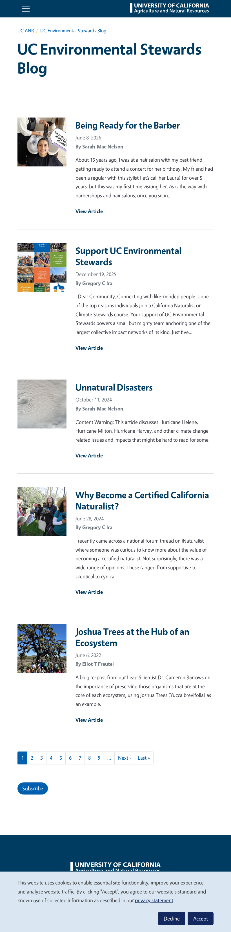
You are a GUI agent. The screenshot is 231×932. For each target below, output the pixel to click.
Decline (172, 918)
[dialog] (115, 901)
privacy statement (154, 900)
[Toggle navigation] (25, 9)
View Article (89, 211)
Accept (200, 918)
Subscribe (32, 788)
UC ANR (25, 30)
